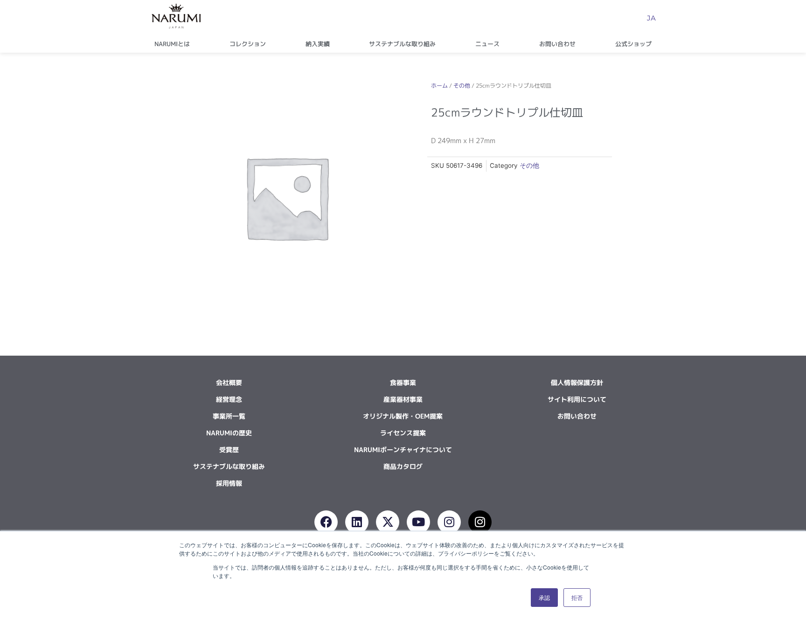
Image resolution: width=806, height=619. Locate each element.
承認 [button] (544, 597)
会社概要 (229, 382)
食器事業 (403, 382)
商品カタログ (403, 466)
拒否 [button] (577, 597)
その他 (461, 85)
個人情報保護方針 (577, 382)
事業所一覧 (229, 416)
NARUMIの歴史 (229, 432)
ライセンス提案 (403, 432)
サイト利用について (577, 399)
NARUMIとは (172, 44)
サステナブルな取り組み (402, 44)
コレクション (247, 44)
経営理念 (229, 399)
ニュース (487, 44)
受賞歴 (229, 449)
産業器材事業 (403, 399)
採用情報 (229, 483)
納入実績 (318, 44)
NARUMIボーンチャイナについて (403, 449)
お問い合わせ (557, 44)
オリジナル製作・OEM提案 (403, 416)
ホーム (439, 85)
